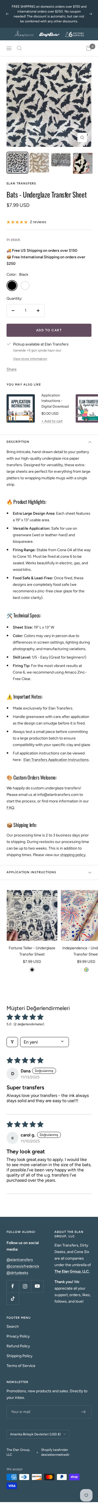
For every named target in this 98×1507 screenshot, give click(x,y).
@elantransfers (20, 1259)
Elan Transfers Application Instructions (56, 759)
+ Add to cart (52, 421)
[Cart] (88, 48)
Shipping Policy (19, 1356)
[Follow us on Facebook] (13, 1286)
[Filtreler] (12, 1042)
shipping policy (72, 855)
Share (12, 369)
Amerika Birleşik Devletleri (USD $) (35, 1434)
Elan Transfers (21, 183)
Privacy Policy (18, 1336)
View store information (30, 359)
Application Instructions (31, 872)
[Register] (83, 1412)
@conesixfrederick (23, 1266)
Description (18, 442)
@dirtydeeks (17, 1273)
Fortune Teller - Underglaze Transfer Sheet (32, 951)
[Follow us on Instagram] (25, 1286)
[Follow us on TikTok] (13, 1298)
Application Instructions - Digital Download (55, 401)
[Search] (19, 48)
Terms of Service (21, 1365)
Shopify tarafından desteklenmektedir (55, 1452)
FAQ (10, 807)
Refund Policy (18, 1346)
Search (13, 1326)
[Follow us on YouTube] (37, 1286)
